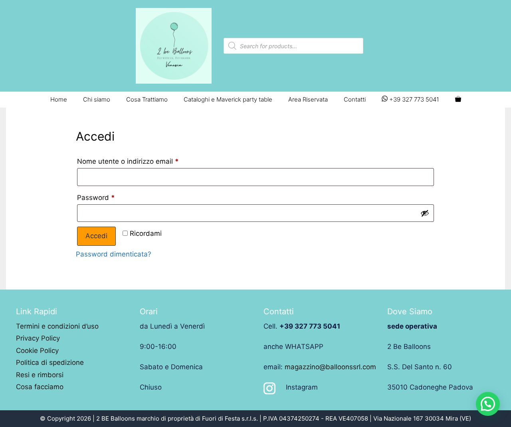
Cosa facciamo (39, 387)
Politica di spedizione (50, 362)
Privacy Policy (38, 338)
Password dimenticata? (113, 254)
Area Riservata (308, 99)
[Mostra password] (424, 213)
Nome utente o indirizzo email (128, 161)
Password (96, 198)
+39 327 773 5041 (413, 99)
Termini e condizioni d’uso (57, 326)
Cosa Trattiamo (147, 99)
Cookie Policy (37, 351)
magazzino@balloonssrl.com (330, 367)
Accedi (96, 236)
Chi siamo (96, 99)
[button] (488, 404)
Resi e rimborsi (39, 375)
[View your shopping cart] (458, 100)
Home (58, 99)
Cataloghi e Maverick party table (228, 99)
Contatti (355, 99)
